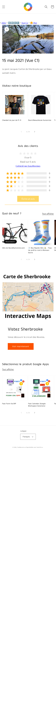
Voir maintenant (20, 346)
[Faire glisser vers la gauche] (21, 131)
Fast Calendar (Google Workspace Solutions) (37, 405)
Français (26, 436)
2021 (4, 22)
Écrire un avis (28, 198)
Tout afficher (48, 213)
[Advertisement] (28, 578)
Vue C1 (25, 22)
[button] (3, 7)
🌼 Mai (33, 22)
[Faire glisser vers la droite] (34, 131)
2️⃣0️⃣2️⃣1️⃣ (13, 22)
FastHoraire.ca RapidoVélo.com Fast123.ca (30, 447)
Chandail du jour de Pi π (11, 120)
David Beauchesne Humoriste (39, 120)
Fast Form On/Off (9, 404)
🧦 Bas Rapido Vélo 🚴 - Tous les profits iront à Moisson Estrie (40, 250)
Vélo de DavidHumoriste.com (13, 248)
